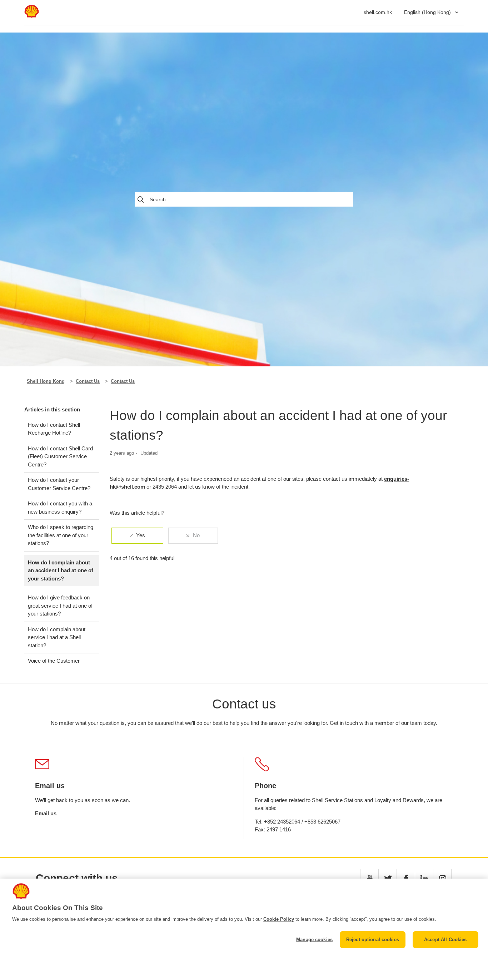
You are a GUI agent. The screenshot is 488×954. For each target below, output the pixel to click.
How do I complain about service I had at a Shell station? (56, 637)
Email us (45, 813)
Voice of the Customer (54, 661)
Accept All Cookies (445, 939)
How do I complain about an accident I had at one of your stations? (60, 570)
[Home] (31, 16)
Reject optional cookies (372, 939)
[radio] (137, 536)
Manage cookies (314, 939)
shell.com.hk (378, 12)
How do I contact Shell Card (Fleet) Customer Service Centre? (60, 456)
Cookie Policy (278, 919)
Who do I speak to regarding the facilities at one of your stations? (60, 535)
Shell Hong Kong (46, 381)
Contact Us (88, 381)
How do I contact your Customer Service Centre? (59, 484)
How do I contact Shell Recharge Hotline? (54, 429)
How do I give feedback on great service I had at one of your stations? (60, 605)
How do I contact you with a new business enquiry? (60, 507)
